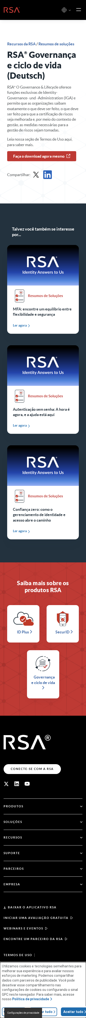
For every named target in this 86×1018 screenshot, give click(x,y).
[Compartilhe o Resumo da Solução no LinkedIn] (47, 174)
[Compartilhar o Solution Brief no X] (36, 174)
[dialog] (43, 990)
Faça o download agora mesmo (38, 156)
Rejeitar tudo (42, 1012)
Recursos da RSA (21, 44)
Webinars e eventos (23, 928)
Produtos (13, 806)
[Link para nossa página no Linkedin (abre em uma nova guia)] (16, 783)
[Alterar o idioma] (64, 10)
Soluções (13, 821)
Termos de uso (18, 955)
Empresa (12, 884)
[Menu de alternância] (78, 10)
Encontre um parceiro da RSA (33, 939)
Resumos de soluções (56, 44)
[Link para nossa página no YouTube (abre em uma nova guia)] (27, 783)
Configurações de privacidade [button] (23, 1013)
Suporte (12, 853)
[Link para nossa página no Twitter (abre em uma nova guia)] (6, 783)
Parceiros (14, 868)
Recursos (13, 837)
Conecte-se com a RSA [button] (32, 768)
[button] (70, 10)
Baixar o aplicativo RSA (32, 907)
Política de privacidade (30, 999)
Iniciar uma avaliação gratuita (36, 917)
